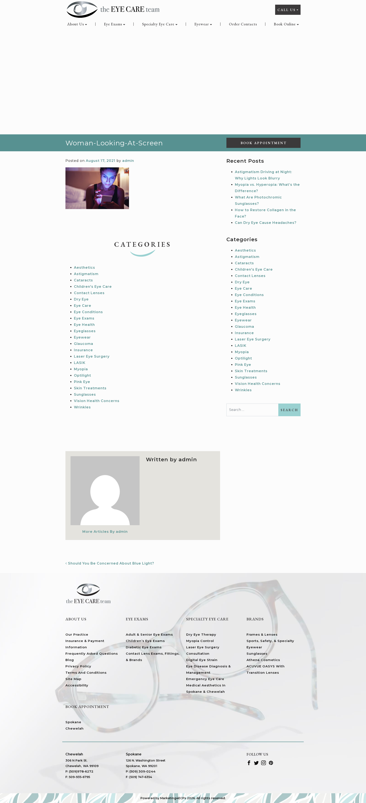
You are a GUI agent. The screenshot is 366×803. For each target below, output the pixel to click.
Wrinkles (82, 407)
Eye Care (82, 306)
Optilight (82, 375)
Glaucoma (83, 344)
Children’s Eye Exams (145, 641)
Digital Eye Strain (202, 660)
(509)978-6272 (81, 771)
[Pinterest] (271, 762)
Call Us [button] (286, 10)
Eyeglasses (85, 331)
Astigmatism (86, 274)
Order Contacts (243, 24)
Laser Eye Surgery (92, 356)
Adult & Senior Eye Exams (149, 634)
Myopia (81, 369)
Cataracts (83, 280)
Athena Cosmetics (263, 660)
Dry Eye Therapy (201, 634)
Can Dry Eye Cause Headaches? (266, 223)
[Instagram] (263, 762)
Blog (69, 660)
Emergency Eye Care (205, 679)
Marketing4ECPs (173, 798)
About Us (75, 24)
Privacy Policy (78, 666)
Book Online (285, 24)
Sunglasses (85, 395)
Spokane (73, 722)
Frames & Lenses (262, 634)
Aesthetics (84, 268)
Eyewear (201, 24)
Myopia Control (200, 641)
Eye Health (84, 325)
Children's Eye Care (93, 287)
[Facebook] (249, 762)
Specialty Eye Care (158, 24)
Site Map (73, 679)
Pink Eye (82, 382)
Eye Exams (113, 24)
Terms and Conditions (86, 673)
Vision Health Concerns (96, 401)
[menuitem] (77, 24)
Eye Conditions (88, 312)
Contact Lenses (89, 293)
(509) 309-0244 (142, 771)
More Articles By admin (105, 532)
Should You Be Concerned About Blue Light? (110, 563)
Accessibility (76, 685)
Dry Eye (81, 299)
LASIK (79, 363)
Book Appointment (264, 143)
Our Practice (76, 634)
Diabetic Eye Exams (144, 647)
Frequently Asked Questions (91, 653)
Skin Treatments (90, 388)
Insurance (83, 350)
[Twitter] (256, 762)
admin (128, 161)
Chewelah (74, 728)
